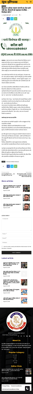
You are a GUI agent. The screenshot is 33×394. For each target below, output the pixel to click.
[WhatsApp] (15, 18)
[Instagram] (21, 336)
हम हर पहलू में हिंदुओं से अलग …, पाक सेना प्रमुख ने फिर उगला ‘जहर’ (8, 174)
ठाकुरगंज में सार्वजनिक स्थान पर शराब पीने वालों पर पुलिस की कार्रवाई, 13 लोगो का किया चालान (12, 187)
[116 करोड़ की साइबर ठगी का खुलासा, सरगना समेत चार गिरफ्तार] (24, 292)
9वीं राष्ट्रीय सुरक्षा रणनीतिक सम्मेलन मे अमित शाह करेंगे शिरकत (11, 298)
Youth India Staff (7, 15)
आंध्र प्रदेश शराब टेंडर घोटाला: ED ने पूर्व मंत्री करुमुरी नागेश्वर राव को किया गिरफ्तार (11, 273)
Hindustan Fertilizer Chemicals (12, 161)
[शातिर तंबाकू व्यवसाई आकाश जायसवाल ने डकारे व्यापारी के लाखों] (26, 197)
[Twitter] (12, 18)
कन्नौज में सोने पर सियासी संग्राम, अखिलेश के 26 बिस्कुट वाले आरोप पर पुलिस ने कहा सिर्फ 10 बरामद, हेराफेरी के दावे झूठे (11, 282)
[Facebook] (8, 18)
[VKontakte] (27, 336)
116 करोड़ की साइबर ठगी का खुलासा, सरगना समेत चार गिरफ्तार (11, 290)
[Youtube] (30, 336)
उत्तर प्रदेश (4, 6)
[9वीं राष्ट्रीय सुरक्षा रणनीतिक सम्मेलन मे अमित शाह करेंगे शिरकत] (24, 300)
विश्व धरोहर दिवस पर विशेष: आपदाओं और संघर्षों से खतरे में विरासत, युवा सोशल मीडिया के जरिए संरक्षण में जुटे (24, 175)
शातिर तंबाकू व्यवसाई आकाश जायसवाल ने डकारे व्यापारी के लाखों (12, 195)
